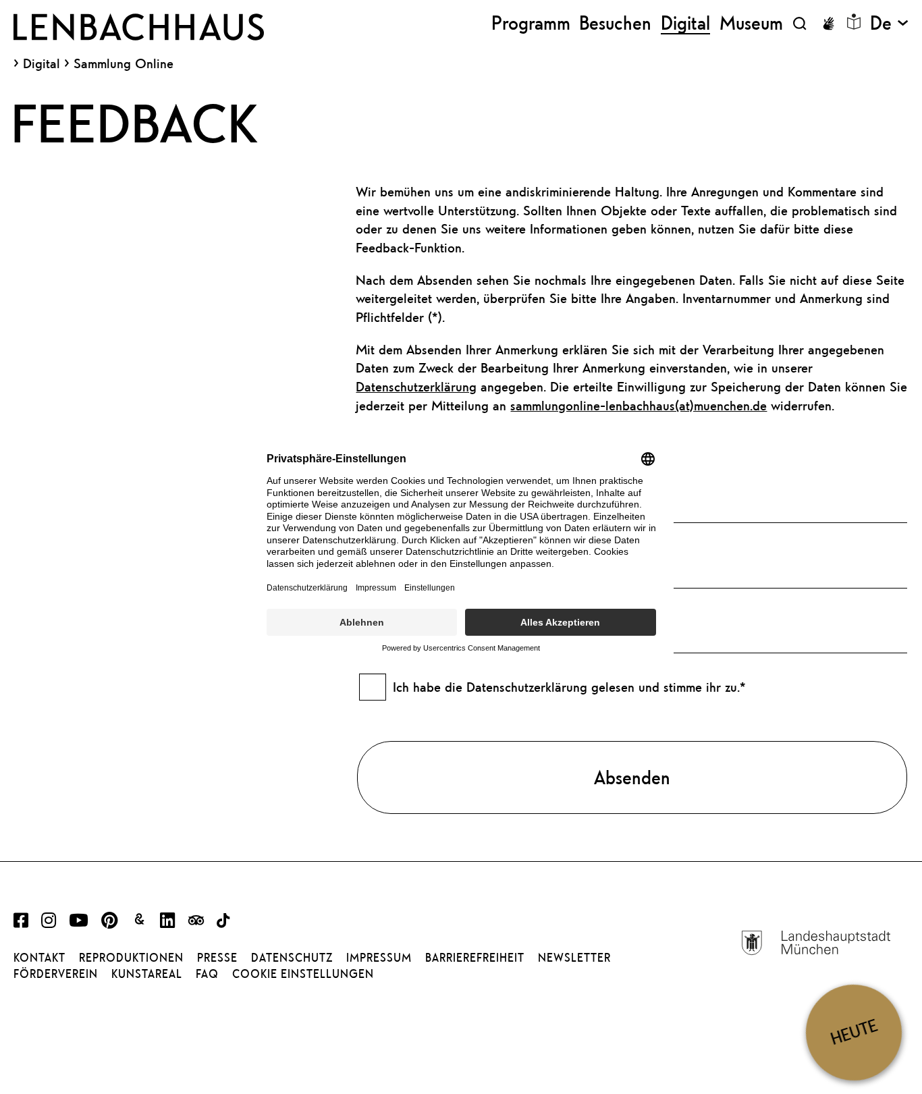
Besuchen (615, 23)
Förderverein (55, 974)
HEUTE (853, 1032)
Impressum (379, 958)
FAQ (207, 974)
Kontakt (39, 958)
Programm (530, 23)
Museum (751, 23)
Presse (217, 958)
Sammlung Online (123, 63)
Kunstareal (146, 974)
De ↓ (889, 23)
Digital (41, 63)
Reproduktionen (131, 958)
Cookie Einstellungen (303, 974)
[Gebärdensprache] (828, 23)
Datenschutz (292, 958)
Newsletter (574, 958)
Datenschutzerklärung (416, 386)
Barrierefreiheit (474, 958)
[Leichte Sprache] (854, 21)
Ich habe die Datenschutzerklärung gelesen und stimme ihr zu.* (569, 686)
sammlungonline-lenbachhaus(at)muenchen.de (638, 405)
